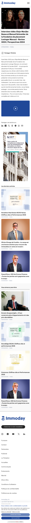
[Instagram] (2, 434)
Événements (5, 471)
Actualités (4, 462)
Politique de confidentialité (10, 489)
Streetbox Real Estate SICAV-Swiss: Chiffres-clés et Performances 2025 (13, 214)
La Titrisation (5, 458)
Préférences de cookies (9, 493)
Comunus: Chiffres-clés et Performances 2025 (15, 373)
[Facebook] (8, 434)
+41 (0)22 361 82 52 (7, 502)
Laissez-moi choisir (15, 514)
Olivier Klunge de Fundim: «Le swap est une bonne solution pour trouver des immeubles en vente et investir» (15, 244)
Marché (3, 475)
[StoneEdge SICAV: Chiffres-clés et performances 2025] (15, 331)
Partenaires (5, 449)
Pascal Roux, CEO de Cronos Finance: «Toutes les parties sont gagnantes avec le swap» (15, 276)
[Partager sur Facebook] (6, 126)
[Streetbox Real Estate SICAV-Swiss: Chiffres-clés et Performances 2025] (15, 199)
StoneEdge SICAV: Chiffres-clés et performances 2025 (13, 345)
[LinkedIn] (24, 434)
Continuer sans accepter (6, 503)
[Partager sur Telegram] (16, 126)
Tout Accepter (15, 518)
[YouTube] (13, 434)
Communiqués (6, 467)
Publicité (4, 454)
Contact (4, 445)
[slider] (5, 114)
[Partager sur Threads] (12, 126)
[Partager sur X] (9, 126)
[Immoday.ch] (8, 3)
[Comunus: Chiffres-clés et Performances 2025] (15, 360)
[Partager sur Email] (22, 126)
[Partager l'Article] (2, 53)
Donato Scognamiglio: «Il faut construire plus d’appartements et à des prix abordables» (15, 315)
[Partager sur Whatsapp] (19, 126)
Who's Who (5, 480)
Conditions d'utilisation (8, 484)
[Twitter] (19, 434)
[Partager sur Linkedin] (2, 126)
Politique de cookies (16, 511)
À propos (4, 440)
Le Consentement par (16, 521)
